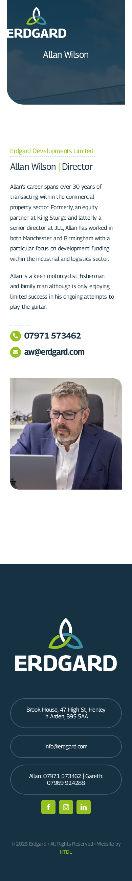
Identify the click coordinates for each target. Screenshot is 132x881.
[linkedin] (83, 807)
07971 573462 (52, 335)
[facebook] (48, 807)
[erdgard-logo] (36, 9)
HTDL (66, 852)
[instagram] (66, 807)
